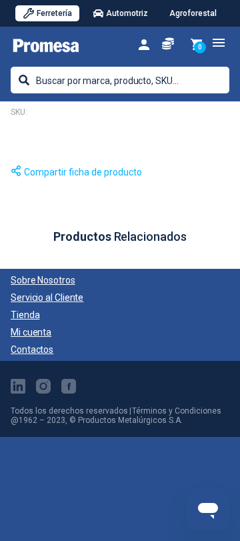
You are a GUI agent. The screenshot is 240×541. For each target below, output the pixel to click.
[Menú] (219, 43)
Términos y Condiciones (176, 411)
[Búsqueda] (24, 80)
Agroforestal (193, 13)
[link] (144, 44)
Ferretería (54, 13)
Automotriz (127, 13)
